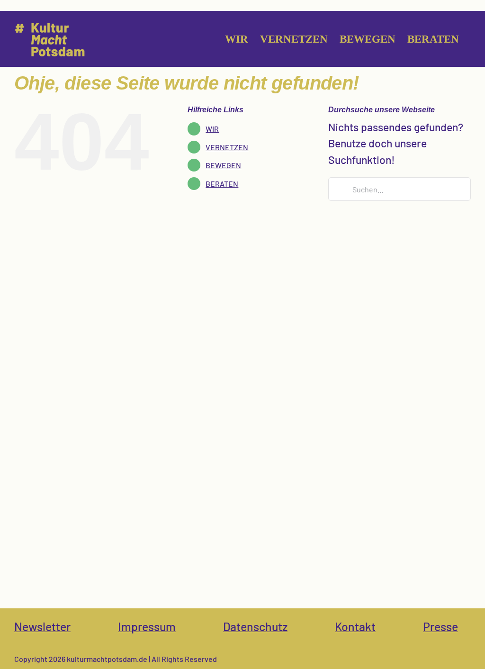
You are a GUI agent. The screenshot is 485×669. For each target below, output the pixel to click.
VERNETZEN (227, 147)
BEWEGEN (223, 165)
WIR (212, 128)
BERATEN (222, 183)
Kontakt (355, 626)
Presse (440, 626)
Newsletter (42, 626)
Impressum (147, 626)
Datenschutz (255, 626)
